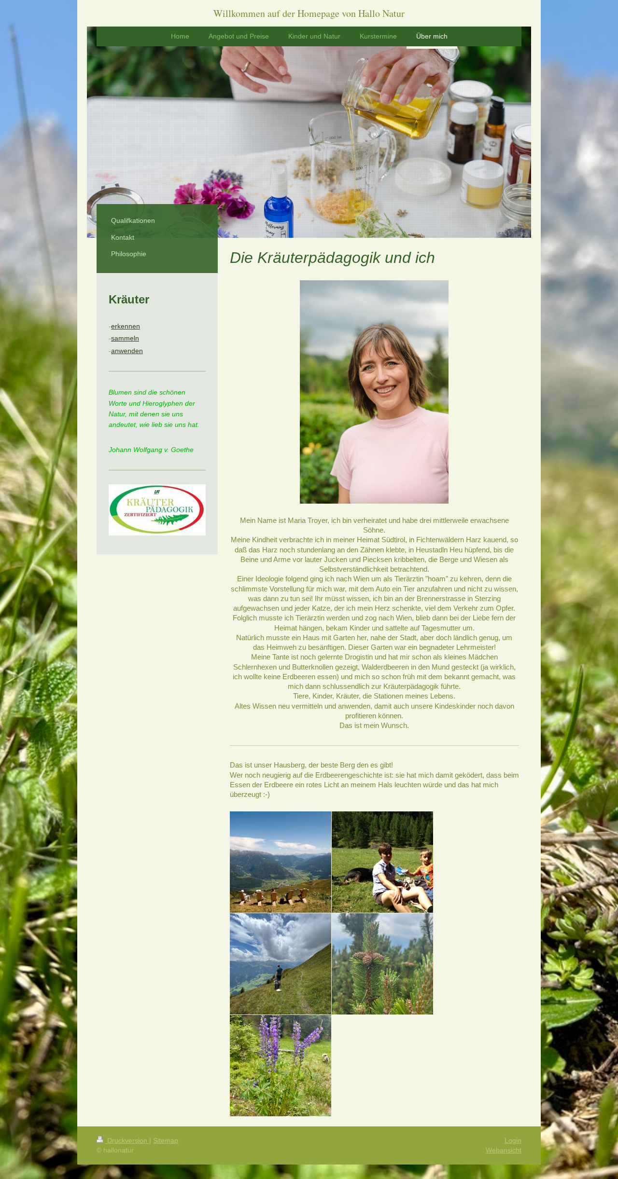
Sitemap (165, 1140)
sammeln (125, 338)
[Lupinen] (280, 1065)
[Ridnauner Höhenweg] (280, 963)
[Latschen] (382, 963)
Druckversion (127, 1140)
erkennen (125, 326)
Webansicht (503, 1150)
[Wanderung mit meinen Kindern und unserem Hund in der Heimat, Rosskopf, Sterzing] (382, 862)
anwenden (127, 351)
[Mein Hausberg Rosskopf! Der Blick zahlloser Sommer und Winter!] (280, 862)
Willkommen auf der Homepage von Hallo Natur (309, 13)
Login (513, 1140)
